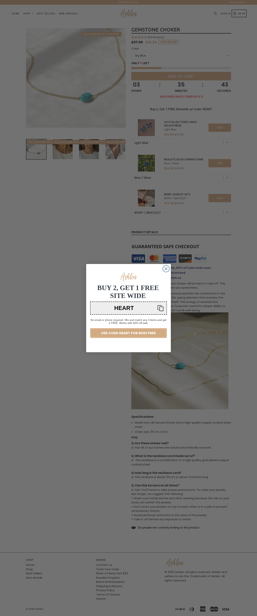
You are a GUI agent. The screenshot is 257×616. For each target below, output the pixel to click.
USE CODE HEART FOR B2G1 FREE (128, 333)
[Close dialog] (166, 268)
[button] (128, 308)
